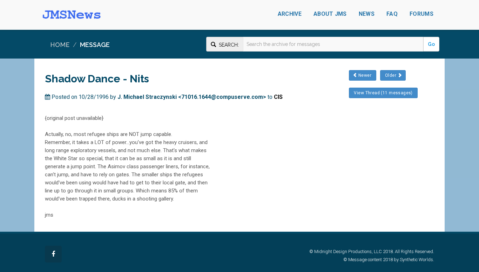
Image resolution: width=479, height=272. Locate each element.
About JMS (330, 14)
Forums (421, 14)
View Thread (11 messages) (383, 92)
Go (431, 44)
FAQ (392, 14)
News (367, 14)
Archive (290, 14)
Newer (364, 75)
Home (59, 44)
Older (391, 75)
